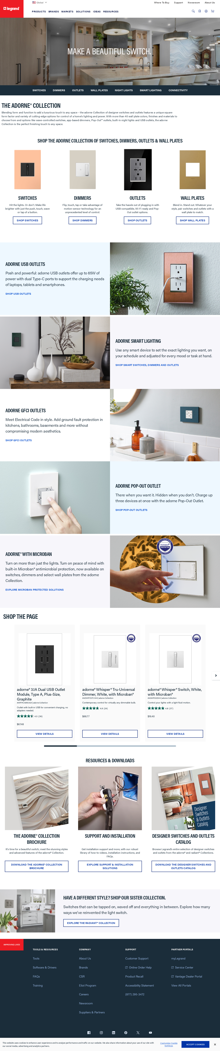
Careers (84, 994)
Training (38, 985)
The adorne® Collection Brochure (37, 839)
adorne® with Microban (28, 553)
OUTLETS (78, 90)
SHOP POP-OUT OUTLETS (131, 510)
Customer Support (136, 958)
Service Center (184, 967)
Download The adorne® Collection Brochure (36, 866)
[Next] (216, 676)
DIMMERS (59, 90)
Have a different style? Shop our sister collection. (114, 897)
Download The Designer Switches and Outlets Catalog (183, 866)
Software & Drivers (44, 967)
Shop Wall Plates (192, 220)
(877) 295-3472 (134, 994)
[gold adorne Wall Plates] (192, 169)
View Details (45, 734)
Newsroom (86, 1003)
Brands (83, 967)
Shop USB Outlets (18, 293)
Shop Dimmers (82, 220)
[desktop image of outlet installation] (110, 798)
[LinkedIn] (113, 1033)
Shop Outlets (137, 220)
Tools (36, 958)
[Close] (215, 1045)
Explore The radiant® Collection (91, 923)
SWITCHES (39, 90)
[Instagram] (101, 1033)
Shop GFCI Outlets (18, 440)
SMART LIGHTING (151, 90)
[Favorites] (199, 11)
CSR (82, 976)
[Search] (193, 11)
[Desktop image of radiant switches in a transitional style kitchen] (27, 910)
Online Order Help (140, 967)
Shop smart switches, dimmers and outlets (147, 365)
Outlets (137, 198)
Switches (27, 198)
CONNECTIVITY (178, 90)
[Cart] (212, 11)
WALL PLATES (99, 90)
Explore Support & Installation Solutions (110, 866)
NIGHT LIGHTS (124, 90)
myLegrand (178, 958)
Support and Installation (110, 836)
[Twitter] (138, 1033)
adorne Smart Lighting (138, 340)
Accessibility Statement (139, 985)
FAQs (36, 976)
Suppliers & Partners (92, 1012)
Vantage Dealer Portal (188, 976)
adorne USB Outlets (25, 263)
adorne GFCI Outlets (25, 410)
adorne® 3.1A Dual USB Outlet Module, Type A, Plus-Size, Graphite (41, 694)
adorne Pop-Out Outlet (138, 485)
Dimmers (82, 198)
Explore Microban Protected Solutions (34, 589)
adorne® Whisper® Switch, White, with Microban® (175, 692)
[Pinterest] (126, 1033)
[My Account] (206, 11)
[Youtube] (150, 1033)
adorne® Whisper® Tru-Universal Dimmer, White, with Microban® (108, 692)
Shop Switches (27, 220)
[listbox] (110, 187)
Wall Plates (192, 198)
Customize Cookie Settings (168, 1044)
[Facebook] (89, 1033)
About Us (85, 958)
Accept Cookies (195, 1044)
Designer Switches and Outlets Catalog (183, 839)
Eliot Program (87, 985)
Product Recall (134, 976)
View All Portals (181, 985)
